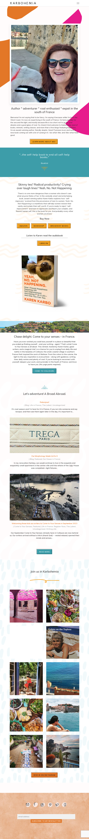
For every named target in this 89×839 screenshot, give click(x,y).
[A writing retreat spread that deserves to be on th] (26, 715)
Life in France (35, 405)
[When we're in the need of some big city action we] (26, 606)
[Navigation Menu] (78, 3)
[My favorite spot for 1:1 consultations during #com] (62, 678)
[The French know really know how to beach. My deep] (62, 642)
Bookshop (39, 226)
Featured (38, 459)
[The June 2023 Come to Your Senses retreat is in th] (26, 678)
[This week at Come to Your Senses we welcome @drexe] (62, 715)
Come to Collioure (44, 371)
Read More (44, 552)
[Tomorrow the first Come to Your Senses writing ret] (26, 751)
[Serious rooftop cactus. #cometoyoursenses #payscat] (62, 751)
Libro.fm (44, 243)
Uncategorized (58, 405)
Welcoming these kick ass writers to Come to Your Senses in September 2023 (44, 523)
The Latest (47, 405)
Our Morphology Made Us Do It (44, 456)
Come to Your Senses (23, 526)
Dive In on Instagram (44, 775)
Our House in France (51, 459)
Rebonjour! (44, 402)
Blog (27, 405)
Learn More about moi (43, 142)
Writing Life (51, 529)
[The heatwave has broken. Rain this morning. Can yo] (26, 642)
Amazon (23, 226)
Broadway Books (59, 226)
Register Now (59, 526)
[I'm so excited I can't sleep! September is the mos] (62, 606)
